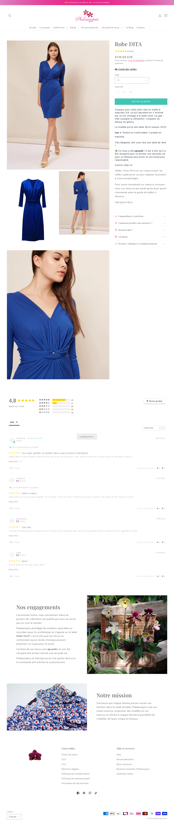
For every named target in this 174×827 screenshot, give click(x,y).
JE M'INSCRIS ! (53, 444)
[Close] (151, 379)
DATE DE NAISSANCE (31, 431)
